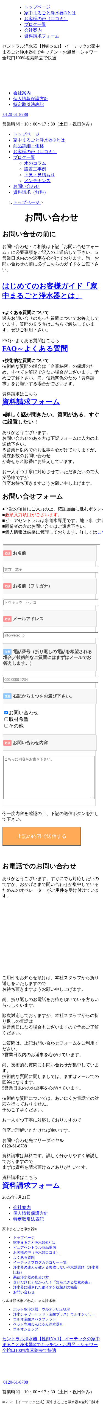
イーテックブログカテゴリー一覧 (40, 1262)
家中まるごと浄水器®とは (39, 140)
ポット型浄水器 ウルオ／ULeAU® (41, 1309)
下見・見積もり (39, 174)
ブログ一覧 (24, 157)
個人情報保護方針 (30, 98)
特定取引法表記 (28, 104)
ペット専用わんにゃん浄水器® (37, 1324)
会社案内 (22, 92)
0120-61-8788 (15, 114)
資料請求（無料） (30, 192)
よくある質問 (24, 1257)
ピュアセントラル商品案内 (34, 1247)
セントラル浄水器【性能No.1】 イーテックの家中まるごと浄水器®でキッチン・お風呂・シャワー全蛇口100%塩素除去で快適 (51, 1344)
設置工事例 (35, 169)
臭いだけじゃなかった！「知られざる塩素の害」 (52, 1282)
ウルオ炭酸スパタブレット (34, 1319)
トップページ (26, 134)
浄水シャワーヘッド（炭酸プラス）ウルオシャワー (54, 1314)
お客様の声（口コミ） (35, 151)
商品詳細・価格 (28, 145)
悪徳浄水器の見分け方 (31, 1277)
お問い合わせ (26, 186)
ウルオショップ (25, 1329)
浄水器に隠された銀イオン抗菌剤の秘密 (45, 1287)
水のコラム (35, 163)
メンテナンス (37, 180)
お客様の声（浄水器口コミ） (36, 1252)
